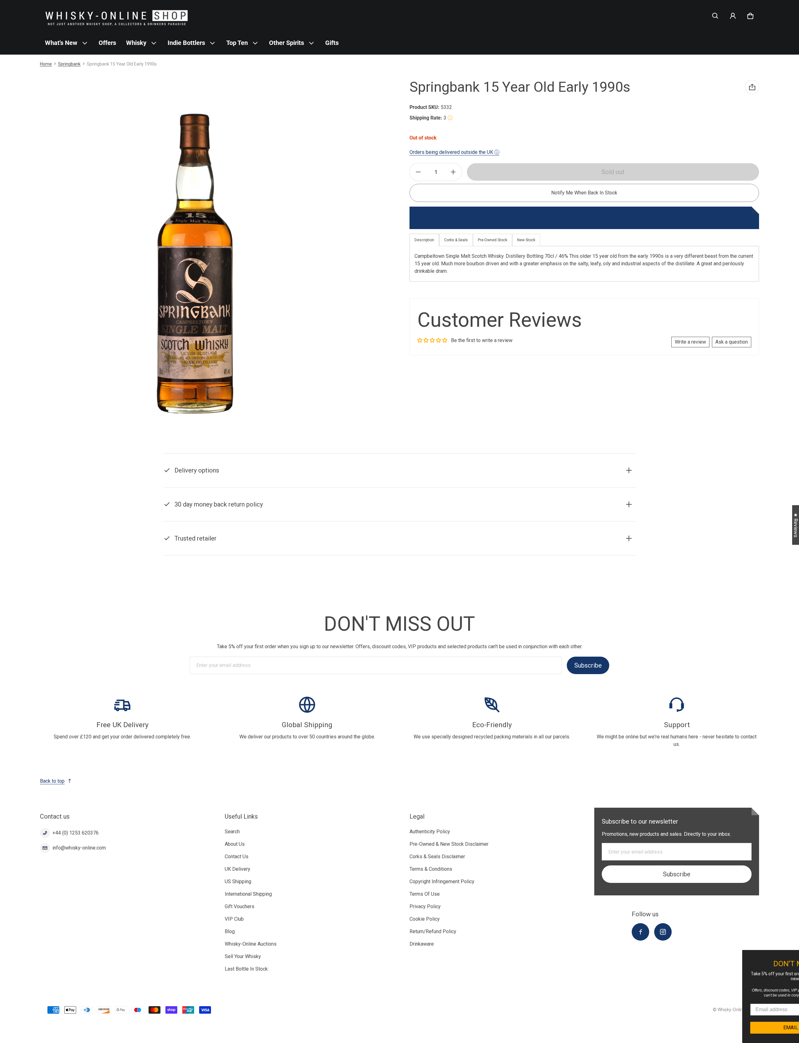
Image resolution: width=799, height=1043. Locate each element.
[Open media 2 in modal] (195, 263)
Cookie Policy (424, 919)
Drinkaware (421, 944)
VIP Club (234, 919)
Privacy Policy (425, 906)
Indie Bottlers (186, 43)
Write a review (690, 342)
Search (232, 832)
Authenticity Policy (429, 832)
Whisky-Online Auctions (251, 944)
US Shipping (238, 881)
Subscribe (588, 665)
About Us (235, 844)
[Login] (733, 16)
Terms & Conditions (430, 869)
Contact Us (236, 856)
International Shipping (248, 894)
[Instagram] (663, 932)
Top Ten (237, 43)
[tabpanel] (584, 264)
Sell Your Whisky (243, 956)
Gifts (332, 43)
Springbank (69, 63)
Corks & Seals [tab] (456, 240)
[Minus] (418, 172)
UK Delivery (237, 869)
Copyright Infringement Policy (441, 881)
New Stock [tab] (526, 240)
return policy (480, 512)
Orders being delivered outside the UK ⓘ (454, 152)
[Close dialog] (793, 955)
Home (46, 63)
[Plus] (453, 172)
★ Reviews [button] (796, 525)
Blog (230, 931)
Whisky (136, 43)
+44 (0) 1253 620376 (75, 833)
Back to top (52, 781)
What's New (61, 43)
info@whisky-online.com (79, 848)
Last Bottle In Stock (246, 969)
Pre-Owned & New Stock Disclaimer (448, 844)
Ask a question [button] (731, 342)
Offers (107, 43)
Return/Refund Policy (432, 931)
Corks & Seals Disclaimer (437, 856)
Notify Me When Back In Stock (584, 193)
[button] (715, 16)
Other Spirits (286, 43)
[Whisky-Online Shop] (117, 16)
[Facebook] (640, 932)
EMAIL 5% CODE (740, 1028)
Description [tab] (424, 240)
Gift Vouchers (239, 906)
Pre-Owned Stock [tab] (492, 240)
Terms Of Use (424, 894)
